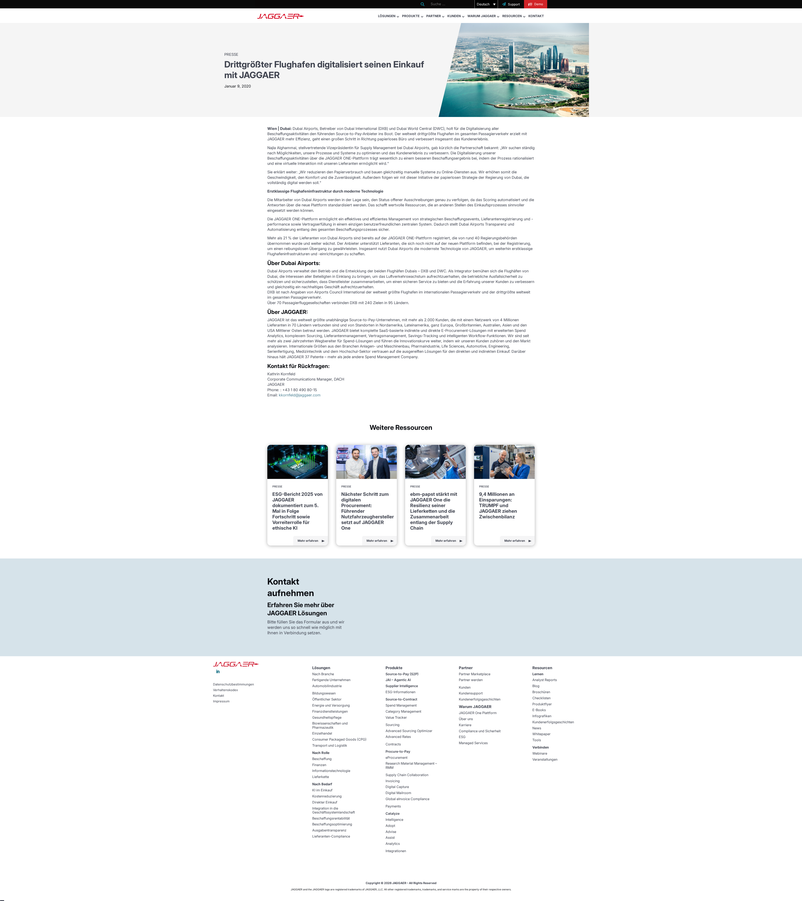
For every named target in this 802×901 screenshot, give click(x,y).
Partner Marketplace (474, 674)
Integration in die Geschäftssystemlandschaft (333, 810)
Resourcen (512, 16)
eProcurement (396, 757)
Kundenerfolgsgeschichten (479, 699)
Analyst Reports (544, 680)
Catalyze (393, 813)
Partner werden (471, 680)
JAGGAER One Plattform (478, 713)
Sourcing (393, 725)
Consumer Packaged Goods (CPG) (339, 739)
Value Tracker (396, 717)
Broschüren (541, 692)
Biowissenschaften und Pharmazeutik (330, 725)
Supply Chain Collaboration (407, 775)
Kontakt (536, 16)
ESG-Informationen (400, 692)
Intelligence (394, 819)
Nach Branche (323, 674)
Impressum (221, 701)
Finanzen (319, 765)
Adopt (390, 826)
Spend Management (401, 705)
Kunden (454, 16)
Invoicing (393, 781)
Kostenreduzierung (327, 796)
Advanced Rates (398, 737)
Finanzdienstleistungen (330, 711)
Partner (433, 16)
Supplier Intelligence (402, 686)
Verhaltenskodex (225, 690)
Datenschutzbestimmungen (233, 684)
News (536, 728)
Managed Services (473, 743)
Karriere (465, 725)
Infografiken (541, 716)
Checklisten (541, 698)
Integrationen (396, 851)
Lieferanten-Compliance (331, 836)
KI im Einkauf (322, 790)
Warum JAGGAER (481, 16)
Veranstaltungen (544, 759)
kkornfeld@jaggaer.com (300, 395)
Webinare (539, 753)
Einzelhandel (322, 733)
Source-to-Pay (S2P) (402, 674)
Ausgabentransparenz (329, 830)
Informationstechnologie (331, 771)
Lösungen (386, 16)
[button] (486, 4)
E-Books (539, 710)
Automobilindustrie (327, 686)
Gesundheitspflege (326, 717)
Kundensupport (471, 693)
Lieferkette (320, 777)
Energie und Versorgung (331, 705)
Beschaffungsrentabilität (331, 818)
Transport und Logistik (329, 745)
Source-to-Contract (401, 699)
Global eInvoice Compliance (407, 799)
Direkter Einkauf (324, 802)
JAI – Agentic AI (398, 680)
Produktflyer (542, 704)
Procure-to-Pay (398, 751)
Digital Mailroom (398, 793)
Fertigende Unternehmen (331, 680)
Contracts (393, 744)
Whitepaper (541, 734)
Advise (391, 832)
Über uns (466, 719)
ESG (462, 737)
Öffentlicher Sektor (326, 699)
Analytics (393, 843)
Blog (535, 686)
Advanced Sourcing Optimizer (409, 731)
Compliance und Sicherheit (480, 731)
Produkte (411, 16)
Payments (393, 806)
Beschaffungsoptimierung (332, 824)
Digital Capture (397, 787)
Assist (390, 837)
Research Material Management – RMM (411, 765)
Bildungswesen (324, 693)
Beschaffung (322, 759)
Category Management (403, 711)
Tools (536, 740)
